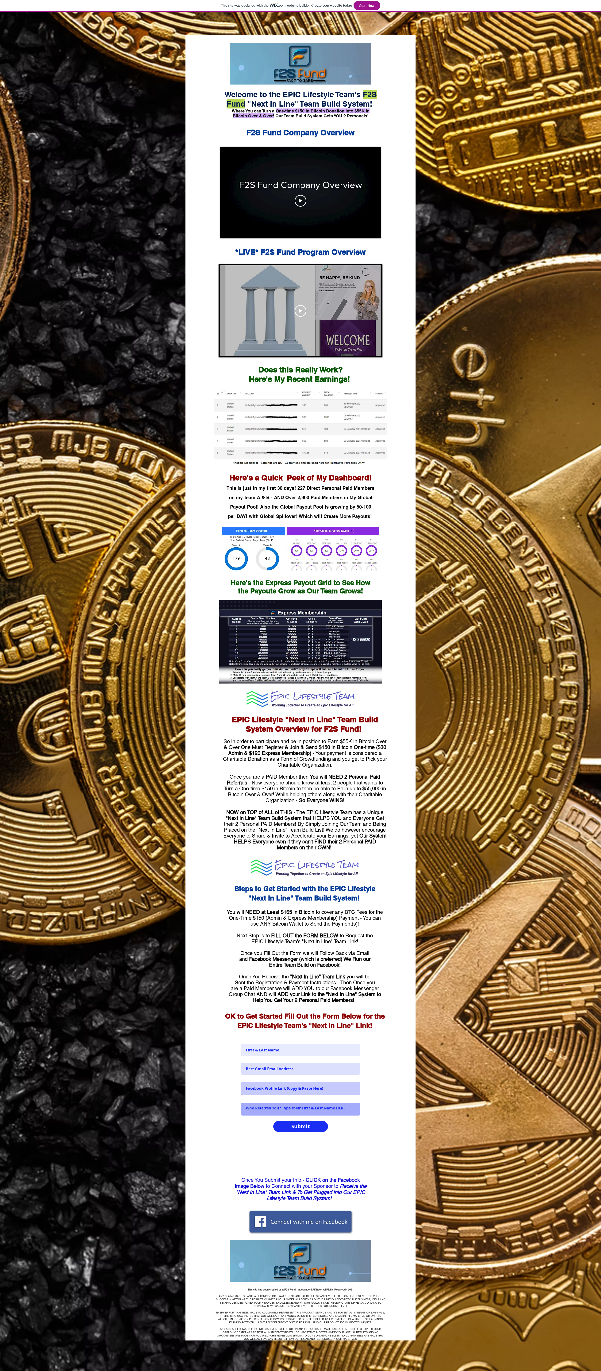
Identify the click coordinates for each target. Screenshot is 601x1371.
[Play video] (300, 201)
